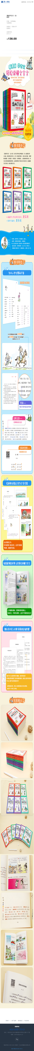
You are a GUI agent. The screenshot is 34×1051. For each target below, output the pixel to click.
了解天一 (7, 1020)
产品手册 (26, 1020)
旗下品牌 (14, 1020)
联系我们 (20, 1020)
